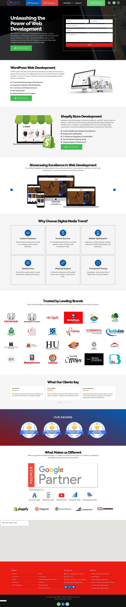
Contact (78, 3)
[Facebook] (65, 587)
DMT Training (48, 3)
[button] (11, 190)
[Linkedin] (73, 587)
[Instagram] (69, 587)
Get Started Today (22, 48)
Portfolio (67, 3)
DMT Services (32, 3)
